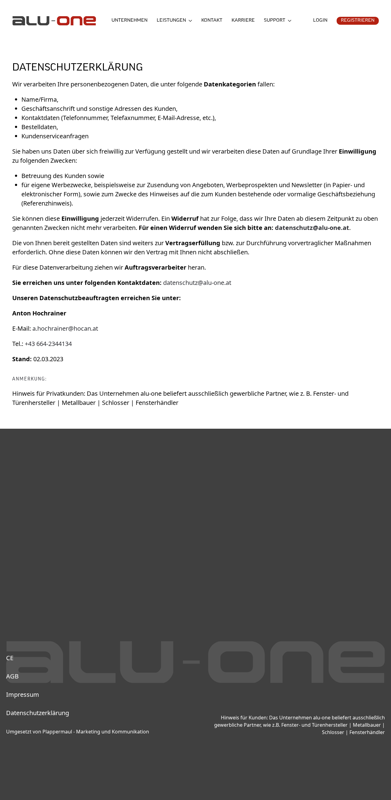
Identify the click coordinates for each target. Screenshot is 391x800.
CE (9, 658)
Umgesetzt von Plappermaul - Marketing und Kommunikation (77, 731)
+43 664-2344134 (48, 344)
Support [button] (274, 20)
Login (320, 20)
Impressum (22, 694)
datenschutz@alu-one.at (197, 282)
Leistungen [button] (171, 20)
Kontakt (211, 20)
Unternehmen (129, 20)
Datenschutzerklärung (37, 713)
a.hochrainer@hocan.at (65, 328)
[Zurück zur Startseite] (54, 21)
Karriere (243, 20)
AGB (12, 676)
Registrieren (358, 20)
